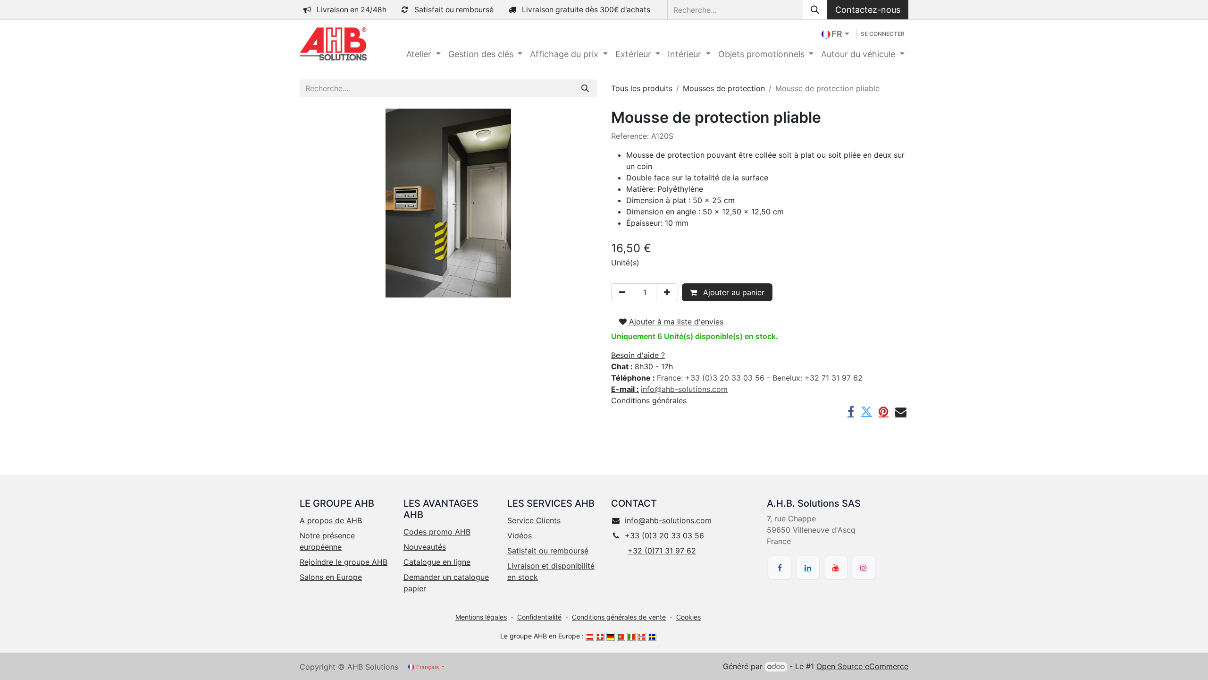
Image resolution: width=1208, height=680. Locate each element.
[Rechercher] (815, 9)
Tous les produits (641, 88)
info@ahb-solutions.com (668, 520)
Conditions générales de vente (619, 617)
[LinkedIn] (808, 567)
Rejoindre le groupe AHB (343, 562)
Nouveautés (424, 547)
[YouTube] (835, 567)
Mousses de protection (724, 88)
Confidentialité (539, 617)
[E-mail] (900, 411)
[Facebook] (850, 411)
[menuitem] (424, 54)
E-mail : (625, 389)
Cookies (688, 617)
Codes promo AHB (436, 531)
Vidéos (519, 535)
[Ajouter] (667, 292)
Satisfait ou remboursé (547, 550)
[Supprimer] (622, 292)
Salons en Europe (331, 577)
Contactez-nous (867, 10)
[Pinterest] (884, 411)
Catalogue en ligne (436, 562)
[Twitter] (866, 411)
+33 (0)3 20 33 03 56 (664, 535)
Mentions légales (481, 617)
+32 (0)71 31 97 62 (662, 550)
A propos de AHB (331, 520)
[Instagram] (863, 567)
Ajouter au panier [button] (732, 292)
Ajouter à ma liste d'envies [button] (675, 321)
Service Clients (534, 520)
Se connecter (883, 33)
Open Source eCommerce (862, 666)
